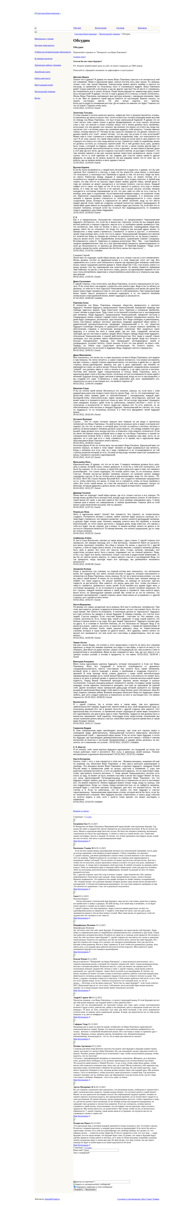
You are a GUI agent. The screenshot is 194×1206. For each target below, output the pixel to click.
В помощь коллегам (43, 58)
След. (89, 817)
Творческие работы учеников (48, 65)
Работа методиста (42, 78)
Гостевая (120, 28)
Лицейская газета (42, 72)
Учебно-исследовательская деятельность (53, 52)
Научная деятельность (44, 45)
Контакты (142, 28)
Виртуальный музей (44, 85)
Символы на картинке (83, 1182)
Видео (37, 98)
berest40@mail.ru (52, 1199)
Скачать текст (79, 57)
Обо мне (77, 28)
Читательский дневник (45, 91)
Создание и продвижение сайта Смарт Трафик (138, 1199)
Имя (75, 841)
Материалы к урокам (44, 39)
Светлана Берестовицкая (85, 34)
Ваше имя (78, 1150)
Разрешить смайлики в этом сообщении (94, 1187)
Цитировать (83, 841)
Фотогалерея (100, 28)
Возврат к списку (81, 811)
